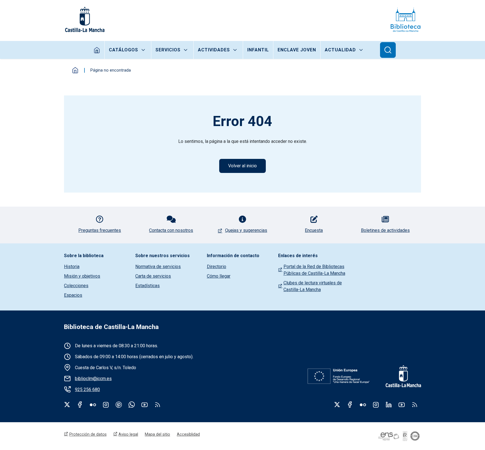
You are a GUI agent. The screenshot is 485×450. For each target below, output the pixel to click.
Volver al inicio (242, 165)
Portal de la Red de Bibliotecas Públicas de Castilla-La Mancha (314, 270)
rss (157, 404)
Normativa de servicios (158, 266)
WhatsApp (131, 404)
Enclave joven (297, 49)
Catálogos (123, 49)
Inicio (97, 50)
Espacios (73, 295)
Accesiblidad (188, 434)
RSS (414, 404)
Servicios (167, 49)
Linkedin (388, 404)
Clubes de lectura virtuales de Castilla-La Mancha (312, 286)
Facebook (80, 404)
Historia (71, 266)
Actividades (214, 49)
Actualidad (340, 49)
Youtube (144, 404)
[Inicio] (405, 19)
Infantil (258, 49)
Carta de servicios (153, 276)
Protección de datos (88, 434)
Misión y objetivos (82, 276)
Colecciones (76, 285)
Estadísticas (147, 285)
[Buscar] (388, 50)
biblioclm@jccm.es (93, 378)
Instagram (105, 404)
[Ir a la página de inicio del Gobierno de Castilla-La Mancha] (84, 19)
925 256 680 (87, 389)
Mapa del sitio (157, 434)
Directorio (216, 266)
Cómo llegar (218, 276)
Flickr (92, 404)
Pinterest (118, 404)
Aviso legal (128, 434)
